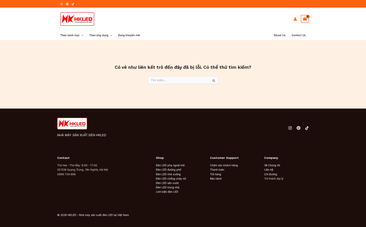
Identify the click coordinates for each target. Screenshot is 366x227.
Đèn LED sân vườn (167, 183)
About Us (280, 35)
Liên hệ (268, 169)
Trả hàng (215, 174)
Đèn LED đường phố (168, 169)
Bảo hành (216, 178)
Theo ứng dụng (98, 35)
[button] (81, 35)
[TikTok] (73, 4)
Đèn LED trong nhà (167, 187)
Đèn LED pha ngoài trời (170, 165)
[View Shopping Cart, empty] (305, 19)
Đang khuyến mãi (129, 35)
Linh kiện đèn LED (167, 191)
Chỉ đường (270, 174)
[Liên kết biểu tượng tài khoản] (295, 19)
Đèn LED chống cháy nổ (171, 178)
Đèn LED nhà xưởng (168, 174)
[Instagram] (61, 4)
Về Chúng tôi (272, 165)
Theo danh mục (70, 35)
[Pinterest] (67, 4)
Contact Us (299, 35)
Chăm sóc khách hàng (224, 165)
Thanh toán (217, 169)
